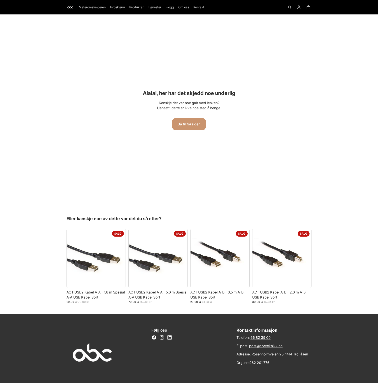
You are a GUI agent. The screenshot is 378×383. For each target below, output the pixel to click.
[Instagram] (161, 337)
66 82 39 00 (260, 337)
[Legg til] (119, 281)
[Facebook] (154, 337)
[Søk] (289, 7)
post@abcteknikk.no (266, 346)
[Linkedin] (169, 337)
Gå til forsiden (189, 124)
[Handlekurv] (308, 7)
